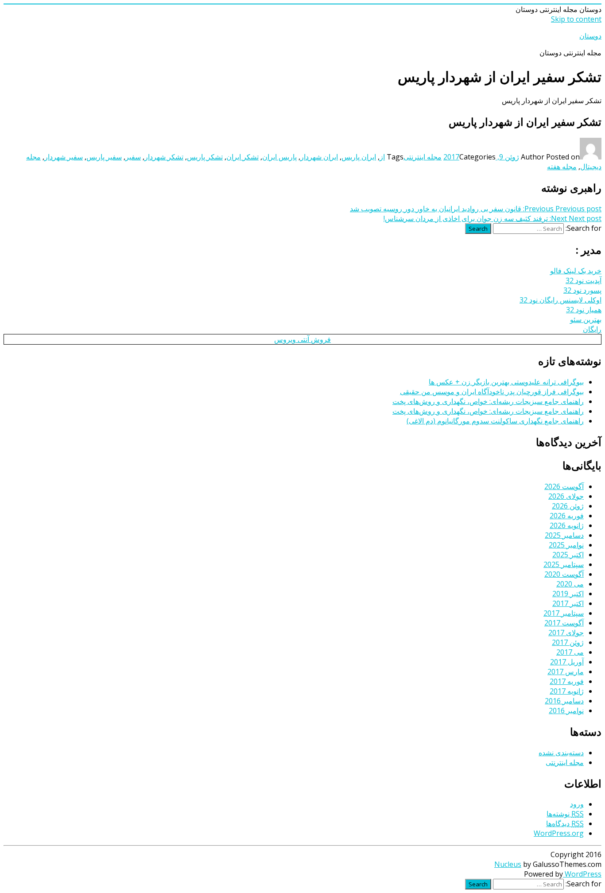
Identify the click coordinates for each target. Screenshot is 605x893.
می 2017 (570, 652)
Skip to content (576, 19)
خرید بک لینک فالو (575, 271)
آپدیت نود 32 (583, 280)
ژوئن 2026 (568, 506)
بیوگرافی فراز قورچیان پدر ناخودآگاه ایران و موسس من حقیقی (492, 391)
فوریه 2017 (567, 681)
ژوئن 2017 (568, 642)
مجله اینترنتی (422, 157)
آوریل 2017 (567, 662)
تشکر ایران (242, 157)
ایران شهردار (319, 157)
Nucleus (507, 864)
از (382, 157)
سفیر (133, 157)
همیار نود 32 (583, 309)
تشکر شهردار (163, 157)
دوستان (590, 36)
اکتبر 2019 (568, 593)
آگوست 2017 (564, 623)
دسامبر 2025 (564, 535)
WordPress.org (559, 833)
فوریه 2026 (567, 515)
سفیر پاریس (104, 157)
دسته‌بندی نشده (561, 752)
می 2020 (570, 584)
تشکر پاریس (205, 157)
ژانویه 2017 (567, 691)
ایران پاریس (358, 157)
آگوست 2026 (564, 486)
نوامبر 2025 (566, 545)
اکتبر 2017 (568, 603)
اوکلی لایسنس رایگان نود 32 (560, 300)
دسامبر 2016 (564, 701)
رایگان (592, 329)
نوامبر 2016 (566, 710)
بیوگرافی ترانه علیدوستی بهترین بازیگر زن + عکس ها (506, 382)
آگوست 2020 (564, 574)
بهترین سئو (585, 319)
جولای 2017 (566, 632)
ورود (577, 804)
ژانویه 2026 (567, 525)
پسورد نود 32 (582, 290)
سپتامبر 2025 (563, 564)
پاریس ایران (279, 157)
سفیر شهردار (63, 157)
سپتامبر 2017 (563, 613)
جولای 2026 (566, 496)
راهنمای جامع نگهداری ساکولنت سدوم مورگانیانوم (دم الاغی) (495, 421)
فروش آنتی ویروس (302, 339)
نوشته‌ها (565, 814)
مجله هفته (562, 166)
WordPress (582, 874)
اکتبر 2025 (568, 554)
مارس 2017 (565, 671)
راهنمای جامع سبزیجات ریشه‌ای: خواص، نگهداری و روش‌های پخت (488, 401)
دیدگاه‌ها (565, 823)
